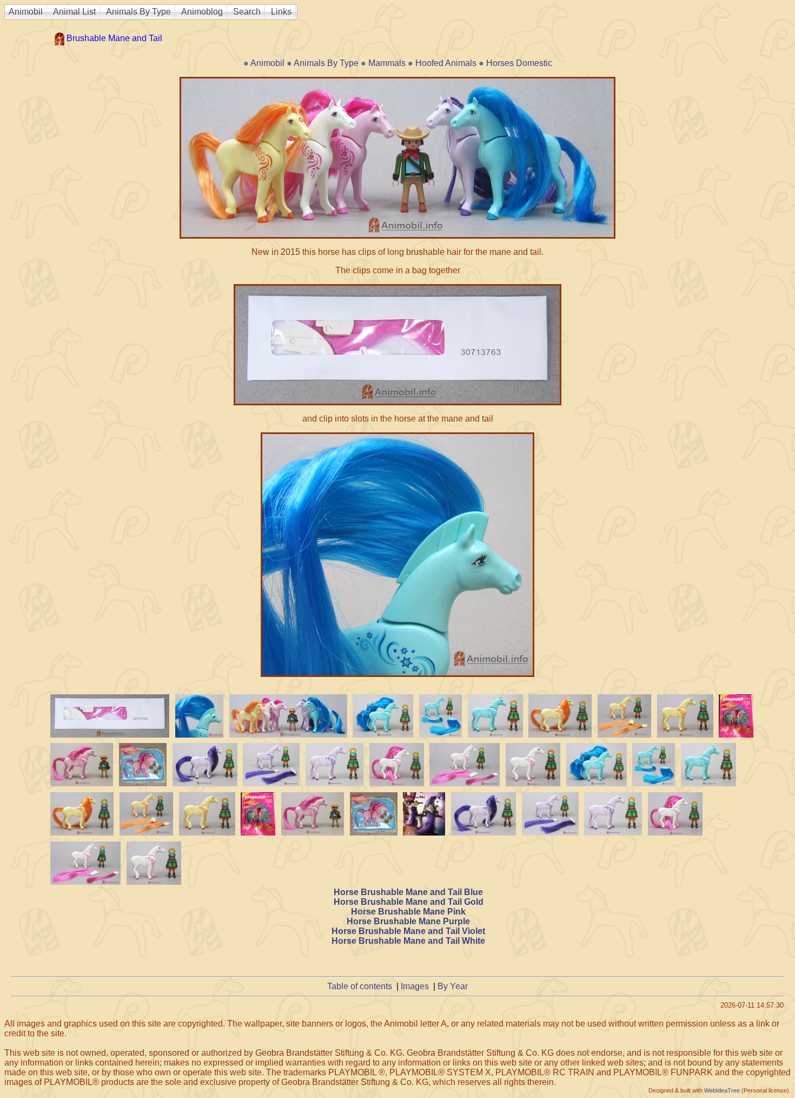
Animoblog (202, 11)
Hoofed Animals (445, 63)
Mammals (387, 63)
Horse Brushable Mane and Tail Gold (408, 901)
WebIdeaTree (722, 1090)
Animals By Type (138, 11)
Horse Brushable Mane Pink (408, 911)
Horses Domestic (519, 63)
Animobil (26, 11)
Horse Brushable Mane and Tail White (408, 940)
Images (415, 986)
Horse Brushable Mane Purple (408, 921)
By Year (453, 986)
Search (247, 11)
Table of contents (359, 986)
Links (281, 11)
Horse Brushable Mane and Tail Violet (408, 931)
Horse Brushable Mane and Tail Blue (408, 892)
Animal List (74, 11)
